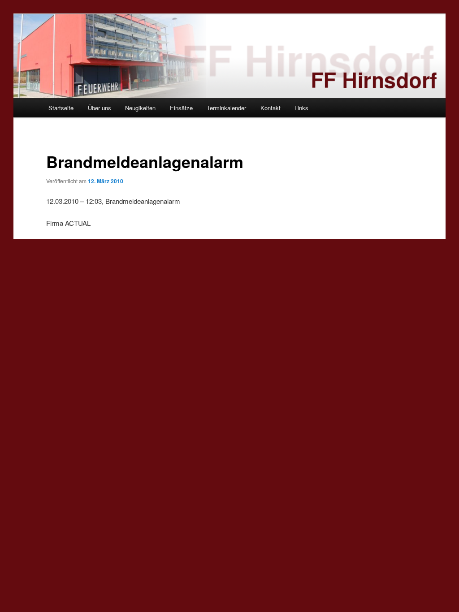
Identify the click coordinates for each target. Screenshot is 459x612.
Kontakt (270, 107)
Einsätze (181, 107)
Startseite (61, 107)
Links (301, 107)
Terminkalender (226, 107)
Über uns (99, 107)
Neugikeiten (140, 107)
